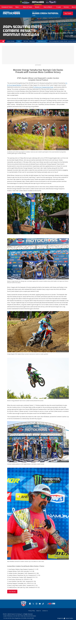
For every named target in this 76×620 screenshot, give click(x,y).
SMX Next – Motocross (29, 41)
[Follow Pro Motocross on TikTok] (43, 604)
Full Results (12, 591)
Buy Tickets (68, 13)
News (18, 41)
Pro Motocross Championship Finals (43, 87)
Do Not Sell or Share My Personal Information (25, 616)
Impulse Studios (69, 618)
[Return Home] (11, 13)
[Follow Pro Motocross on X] (33, 604)
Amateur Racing (10, 41)
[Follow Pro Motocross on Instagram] (36, 604)
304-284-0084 (30, 618)
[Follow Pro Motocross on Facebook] (30, 604)
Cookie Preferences (8, 616)
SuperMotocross (42, 41)
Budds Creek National (45, 13)
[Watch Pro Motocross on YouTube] (39, 604)
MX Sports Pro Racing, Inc (16, 614)
